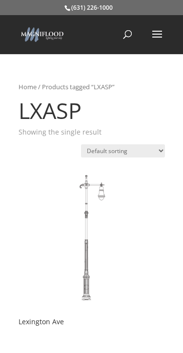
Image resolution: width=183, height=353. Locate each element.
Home (28, 86)
